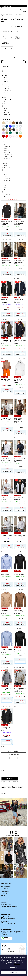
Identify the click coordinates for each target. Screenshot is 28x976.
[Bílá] (6, 122)
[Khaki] (6, 132)
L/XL (6, 110)
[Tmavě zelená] (16, 132)
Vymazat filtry (12, 199)
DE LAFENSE (8, 158)
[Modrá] (10, 126)
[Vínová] (3, 136)
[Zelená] (20, 132)
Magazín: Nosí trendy (6, 886)
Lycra (6, 84)
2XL (7, 239)
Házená (7, 178)
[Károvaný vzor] (10, 129)
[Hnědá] (13, 122)
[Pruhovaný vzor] (20, 129)
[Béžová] (3, 122)
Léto (6, 192)
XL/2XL (7, 114)
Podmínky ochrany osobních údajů (9, 906)
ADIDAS (7, 146)
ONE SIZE (7, 99)
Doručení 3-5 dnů (10, 69)
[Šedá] (20, 122)
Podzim (7, 194)
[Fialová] (3, 132)
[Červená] (6, 136)
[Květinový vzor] (16, 129)
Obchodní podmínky (6, 904)
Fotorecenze (4, 893)
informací (17, 964)
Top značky (4, 902)
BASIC (7, 152)
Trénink (7, 170)
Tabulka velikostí (5, 908)
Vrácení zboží (4, 889)
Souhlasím (13, 972)
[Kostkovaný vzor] (13, 129)
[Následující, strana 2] (13, 762)
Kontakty (3, 895)
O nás (2, 897)
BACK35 (7, 235)
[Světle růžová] (13, 136)
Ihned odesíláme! (9, 71)
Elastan (7, 79)
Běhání (6, 174)
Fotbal (6, 176)
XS (6, 101)
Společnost (8, 167)
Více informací (4, 934)
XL (6, 112)
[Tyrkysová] (16, 126)
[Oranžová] (20, 136)
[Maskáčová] (6, 129)
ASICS (6, 148)
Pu (6, 92)
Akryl (6, 86)
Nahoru (14, 758)
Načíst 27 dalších (13, 751)
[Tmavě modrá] (6, 126)
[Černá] (16, 122)
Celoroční (7, 187)
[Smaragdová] (10, 132)
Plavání (7, 180)
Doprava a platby (5, 891)
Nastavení (13, 967)
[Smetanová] (10, 122)
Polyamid (7, 90)
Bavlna (7, 77)
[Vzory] (3, 129)
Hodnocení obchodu (6, 900)
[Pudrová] (16, 136)
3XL (10, 239)
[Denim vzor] (20, 126)
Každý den (8, 165)
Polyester (8, 81)
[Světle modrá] (13, 126)
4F (6, 144)
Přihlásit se (9, 779)
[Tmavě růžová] (10, 136)
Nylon (6, 88)
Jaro (6, 189)
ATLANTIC (7, 150)
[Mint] (13, 132)
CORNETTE (8, 156)
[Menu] (24, 10)
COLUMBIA (8, 154)
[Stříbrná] (3, 126)
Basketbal (7, 172)
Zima (6, 196)
